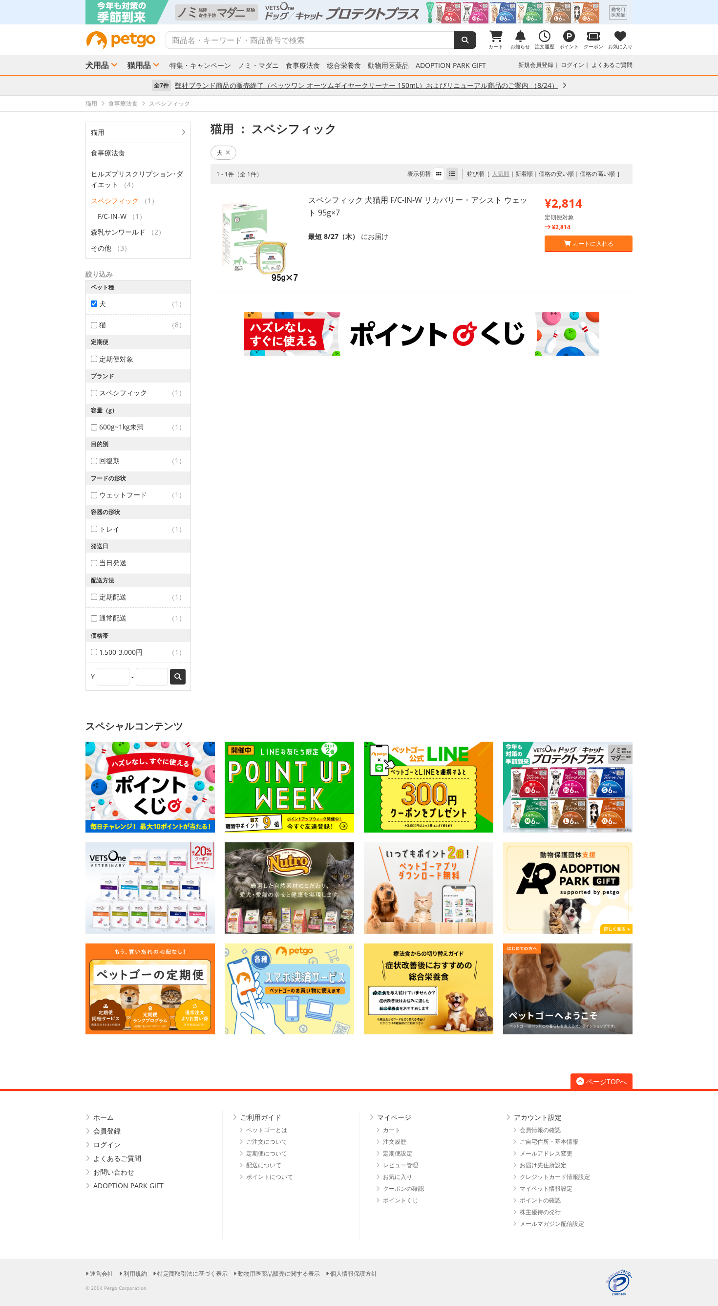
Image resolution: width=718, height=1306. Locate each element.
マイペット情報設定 (546, 1188)
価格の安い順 (556, 174)
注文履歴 (394, 1141)
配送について (263, 1165)
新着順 (524, 174)
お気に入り (397, 1177)
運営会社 (101, 1273)
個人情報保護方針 (353, 1273)
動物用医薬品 (388, 65)
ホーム (103, 1117)
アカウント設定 (538, 1117)
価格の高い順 (597, 174)
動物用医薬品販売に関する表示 (279, 1273)
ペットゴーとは (266, 1130)
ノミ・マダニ (258, 65)
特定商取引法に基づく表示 (192, 1273)
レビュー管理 (400, 1165)
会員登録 (107, 1130)
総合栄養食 (344, 65)
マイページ (394, 1117)
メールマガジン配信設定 (552, 1224)
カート (392, 1130)
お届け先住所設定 (543, 1165)
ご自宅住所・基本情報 (549, 1141)
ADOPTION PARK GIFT (451, 65)
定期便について (266, 1153)
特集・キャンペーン (200, 65)
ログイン (572, 65)
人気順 (500, 174)
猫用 (98, 132)
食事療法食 (303, 65)
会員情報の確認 (540, 1130)
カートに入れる (592, 243)
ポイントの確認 (540, 1200)
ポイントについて (269, 1177)
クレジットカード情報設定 (555, 1177)
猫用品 (139, 65)
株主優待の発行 (540, 1212)
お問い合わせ (113, 1172)
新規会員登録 (535, 65)
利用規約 (135, 1273)
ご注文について (266, 1141)
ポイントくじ (400, 1200)
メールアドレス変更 (546, 1153)
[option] (359, 12)
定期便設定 (397, 1153)
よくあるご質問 (612, 65)
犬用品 (97, 65)
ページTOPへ (606, 1081)
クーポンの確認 (403, 1188)
